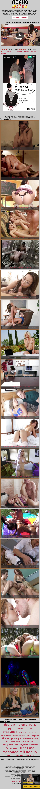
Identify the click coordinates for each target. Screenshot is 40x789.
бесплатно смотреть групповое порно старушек (19, 728)
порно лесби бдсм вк (18, 742)
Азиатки (8, 51)
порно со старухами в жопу (21, 735)
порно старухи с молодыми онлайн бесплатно (20, 745)
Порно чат (24, 17)
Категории (16, 17)
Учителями (18, 51)
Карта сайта (17, 781)
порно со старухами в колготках (20, 755)
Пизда (26, 51)
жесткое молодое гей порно (20, 750)
